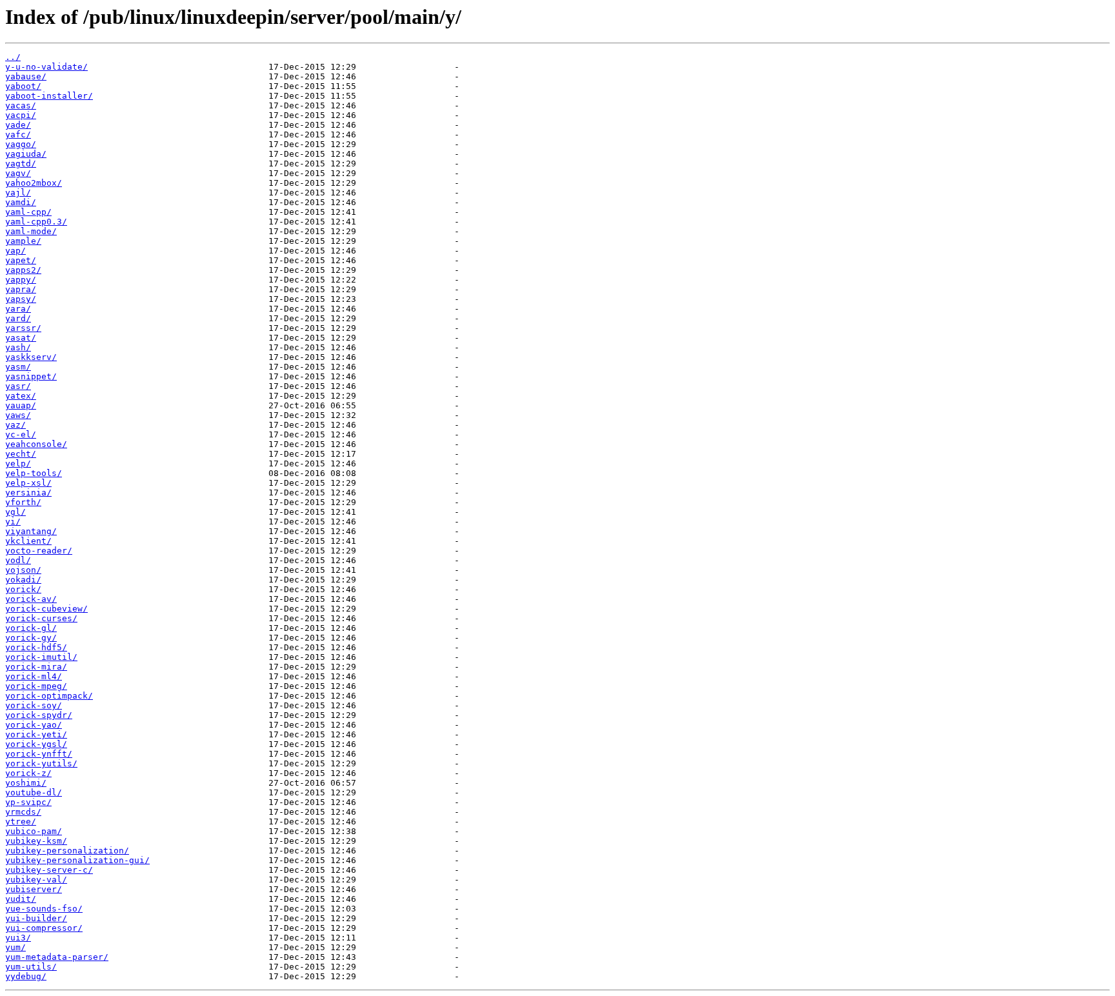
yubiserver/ (33, 889)
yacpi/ (20, 115)
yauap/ (20, 405)
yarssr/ (23, 328)
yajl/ (18, 192)
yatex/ (20, 396)
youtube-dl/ (33, 792)
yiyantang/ (31, 531)
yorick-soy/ (33, 705)
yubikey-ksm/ (36, 841)
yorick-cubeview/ (46, 608)
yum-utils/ (31, 966)
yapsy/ (20, 299)
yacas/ (20, 105)
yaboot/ (23, 86)
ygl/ (15, 512)
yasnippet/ (31, 376)
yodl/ (18, 560)
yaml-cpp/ (28, 212)
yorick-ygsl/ (36, 744)
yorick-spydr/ (38, 715)
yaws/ (18, 415)
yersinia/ (28, 492)
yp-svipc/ (28, 802)
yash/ (18, 347)
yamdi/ (20, 202)
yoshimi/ (25, 783)
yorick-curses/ (41, 618)
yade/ (18, 125)
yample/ (23, 241)
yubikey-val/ (36, 879)
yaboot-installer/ (49, 96)
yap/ (15, 250)
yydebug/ (25, 976)
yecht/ (20, 454)
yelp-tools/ (33, 473)
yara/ (18, 309)
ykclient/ (28, 541)
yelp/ (18, 463)
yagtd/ (20, 163)
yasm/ (18, 367)
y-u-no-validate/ (46, 67)
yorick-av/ (31, 599)
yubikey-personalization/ (67, 850)
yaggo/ (20, 144)
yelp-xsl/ (28, 483)
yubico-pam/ (33, 831)
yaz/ (15, 425)
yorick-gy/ (31, 637)
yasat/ (20, 338)
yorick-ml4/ (33, 676)
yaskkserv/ (31, 357)
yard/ (18, 318)
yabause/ (25, 76)
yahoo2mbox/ (33, 183)
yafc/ (18, 134)
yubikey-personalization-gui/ (77, 860)
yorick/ (23, 589)
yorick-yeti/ (36, 734)
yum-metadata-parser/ (56, 957)
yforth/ (23, 502)
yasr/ (18, 386)
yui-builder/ (36, 918)
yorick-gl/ (31, 628)
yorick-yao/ (33, 725)
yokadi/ (23, 579)
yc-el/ (20, 434)
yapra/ (20, 289)
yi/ (13, 521)
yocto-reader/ (38, 550)
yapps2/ (23, 270)
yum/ (15, 947)
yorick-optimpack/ (49, 696)
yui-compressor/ (44, 928)
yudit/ (20, 899)
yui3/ (18, 937)
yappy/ (20, 279)
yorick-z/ (28, 773)
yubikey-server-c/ (49, 870)
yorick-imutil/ (41, 657)
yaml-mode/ (31, 231)
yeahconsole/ (36, 444)
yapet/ (20, 260)
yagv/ (18, 173)
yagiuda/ (25, 154)
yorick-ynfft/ (38, 754)
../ (13, 57)
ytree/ (20, 821)
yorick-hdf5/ (36, 647)
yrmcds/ (23, 812)
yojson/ (23, 570)
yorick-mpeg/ (36, 686)
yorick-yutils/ (41, 763)
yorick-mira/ (36, 667)
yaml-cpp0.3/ (36, 221)
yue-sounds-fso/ (44, 908)
